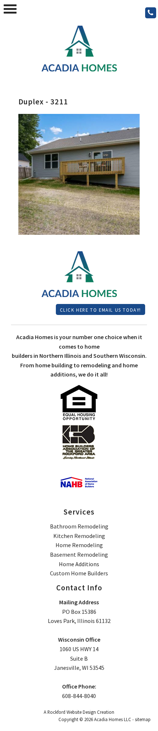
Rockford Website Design (71, 712)
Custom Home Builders (79, 573)
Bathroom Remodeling (79, 526)
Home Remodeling (79, 545)
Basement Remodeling (79, 554)
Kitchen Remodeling (79, 535)
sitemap (143, 719)
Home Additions (79, 564)
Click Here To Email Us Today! (100, 310)
